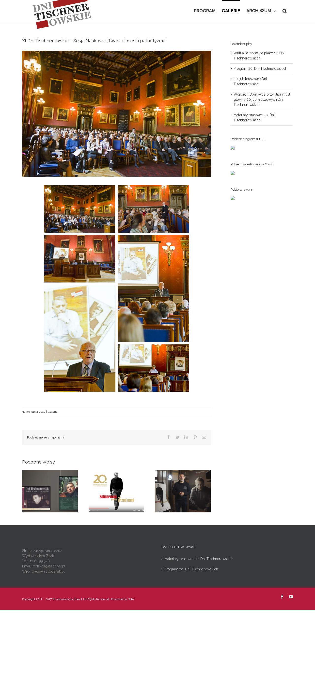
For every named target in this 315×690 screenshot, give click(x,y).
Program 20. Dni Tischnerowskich (260, 68)
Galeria (52, 411)
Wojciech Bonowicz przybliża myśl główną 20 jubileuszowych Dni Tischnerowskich (262, 99)
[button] (285, 10)
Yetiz (131, 599)
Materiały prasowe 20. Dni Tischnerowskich (198, 559)
